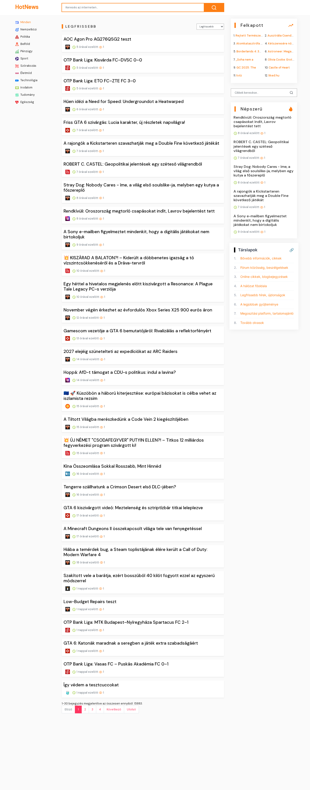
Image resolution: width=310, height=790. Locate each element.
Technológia (28, 80)
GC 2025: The (246, 67)
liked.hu (273, 75)
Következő (114, 709)
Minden (25, 22)
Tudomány (27, 95)
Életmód (26, 73)
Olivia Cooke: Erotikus (283, 59)
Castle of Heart (279, 67)
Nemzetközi (28, 29)
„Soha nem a (244, 59)
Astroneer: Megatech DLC (286, 51)
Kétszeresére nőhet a (283, 43)
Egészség (27, 102)
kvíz (239, 75)
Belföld (25, 44)
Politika (25, 37)
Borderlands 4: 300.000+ (253, 51)
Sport (24, 58)
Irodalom (26, 87)
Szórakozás (28, 66)
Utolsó (131, 709)
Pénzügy (26, 51)
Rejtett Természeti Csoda (254, 35)
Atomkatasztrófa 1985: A (253, 43)
